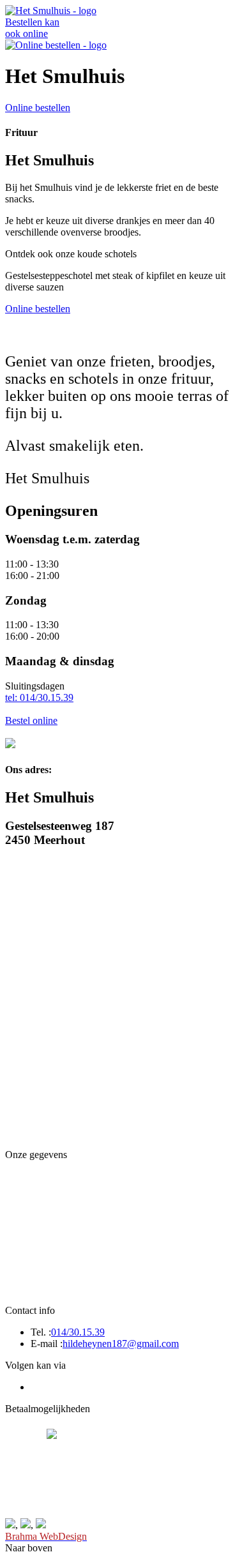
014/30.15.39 (78, 1332)
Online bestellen (37, 107)
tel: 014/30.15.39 (39, 697)
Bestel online (31, 720)
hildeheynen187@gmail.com (121, 1343)
